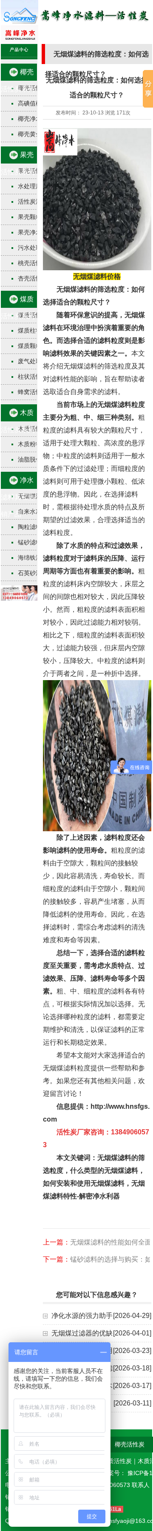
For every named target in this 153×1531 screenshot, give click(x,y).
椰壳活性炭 (129, 1444)
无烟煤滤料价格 (97, 276)
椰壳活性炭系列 (18, 80)
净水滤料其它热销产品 (18, 497)
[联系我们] (19, 598)
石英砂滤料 (33, 573)
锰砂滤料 (30, 542)
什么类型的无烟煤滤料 (104, 1170)
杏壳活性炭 (33, 278)
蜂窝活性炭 (33, 392)
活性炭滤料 (33, 201)
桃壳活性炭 (33, 263)
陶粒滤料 (30, 526)
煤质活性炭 (117, 1461)
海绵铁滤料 (33, 557)
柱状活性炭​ (33, 376)
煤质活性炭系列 (18, 307)
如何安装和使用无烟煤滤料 (84, 1183)
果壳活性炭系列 (18, 163)
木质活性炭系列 (18, 421)
